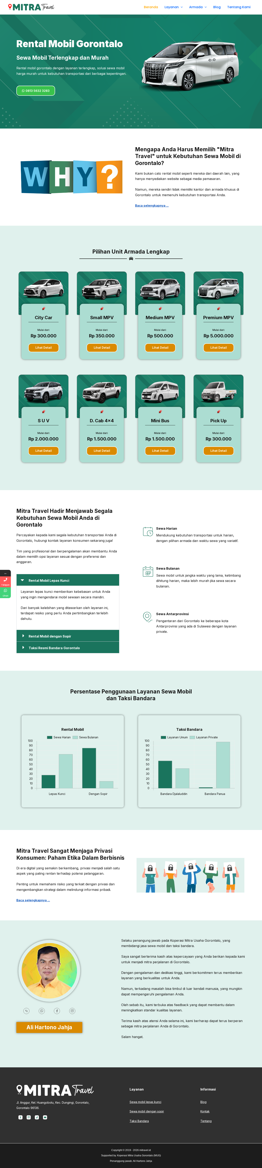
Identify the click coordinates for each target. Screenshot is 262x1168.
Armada (196, 7)
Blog (217, 7)
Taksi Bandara (139, 1121)
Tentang (206, 1121)
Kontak (205, 1111)
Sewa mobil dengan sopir (147, 1111)
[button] (68, 580)
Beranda (151, 7)
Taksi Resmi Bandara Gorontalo (54, 648)
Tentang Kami (239, 7)
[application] (181, 7)
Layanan (172, 7)
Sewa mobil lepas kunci (145, 1102)
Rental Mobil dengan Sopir (50, 636)
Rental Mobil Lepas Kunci (49, 580)
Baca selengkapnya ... (152, 205)
